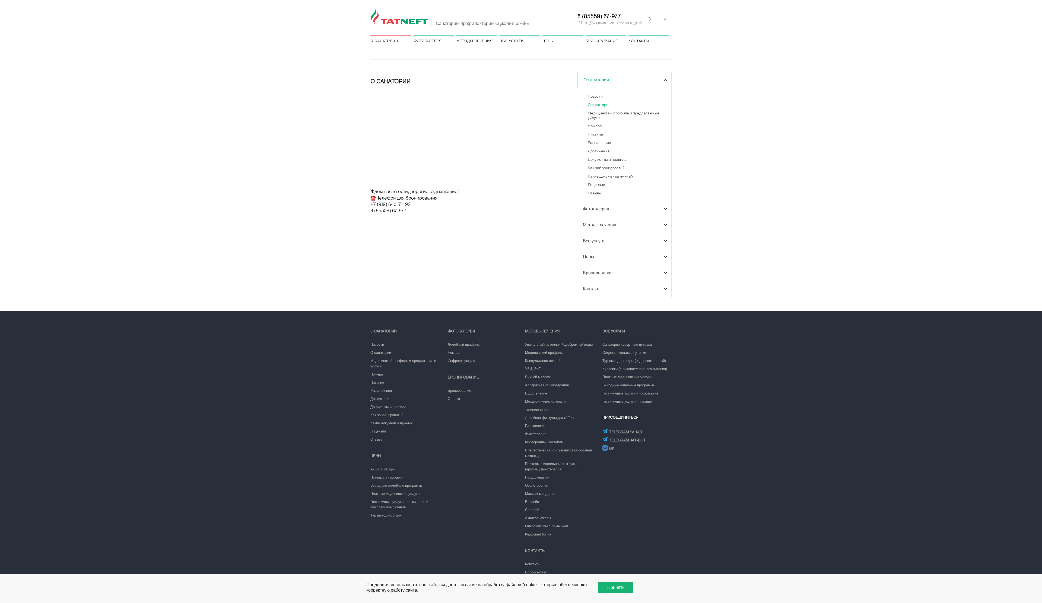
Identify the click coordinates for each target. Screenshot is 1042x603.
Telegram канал (625, 432)
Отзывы (595, 193)
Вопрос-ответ (536, 572)
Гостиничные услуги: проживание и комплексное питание (399, 504)
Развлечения (599, 142)
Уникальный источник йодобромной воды (559, 344)
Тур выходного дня (386, 515)
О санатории (384, 41)
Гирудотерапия (537, 477)
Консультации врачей (542, 361)
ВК (611, 448)
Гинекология (535, 426)
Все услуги (512, 41)
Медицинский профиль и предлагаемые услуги (403, 363)
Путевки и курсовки (386, 477)
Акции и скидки (382, 469)
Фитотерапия (535, 434)
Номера (595, 126)
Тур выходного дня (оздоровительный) (634, 361)
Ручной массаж (538, 377)
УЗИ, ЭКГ (533, 369)
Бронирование (602, 41)
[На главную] (400, 17)
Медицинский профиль (544, 353)
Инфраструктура (461, 361)
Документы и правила (607, 159)
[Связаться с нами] (665, 19)
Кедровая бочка (538, 534)
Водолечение (536, 393)
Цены (548, 41)
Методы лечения (474, 41)
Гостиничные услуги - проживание (630, 393)
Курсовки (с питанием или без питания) (634, 369)
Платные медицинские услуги (395, 494)
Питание (595, 134)
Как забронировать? (606, 168)
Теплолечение (536, 410)
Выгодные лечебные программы (396, 485)
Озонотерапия (536, 485)
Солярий (532, 510)
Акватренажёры (538, 518)
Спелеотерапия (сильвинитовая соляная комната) (558, 453)
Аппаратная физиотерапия (547, 385)
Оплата (454, 399)
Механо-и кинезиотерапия (546, 401)
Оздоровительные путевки (624, 353)
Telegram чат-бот (627, 440)
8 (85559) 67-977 (599, 16)
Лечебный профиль (464, 344)
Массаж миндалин (540, 494)
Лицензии (596, 184)
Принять (615, 587)
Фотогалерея (428, 41)
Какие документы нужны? (610, 176)
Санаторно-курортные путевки (627, 344)
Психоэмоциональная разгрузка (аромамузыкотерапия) (551, 466)
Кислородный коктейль (544, 442)
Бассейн (532, 502)
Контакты (638, 41)
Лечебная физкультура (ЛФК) (549, 418)
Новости (595, 96)
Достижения (598, 151)
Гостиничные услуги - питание (627, 401)
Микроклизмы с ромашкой (546, 526)
